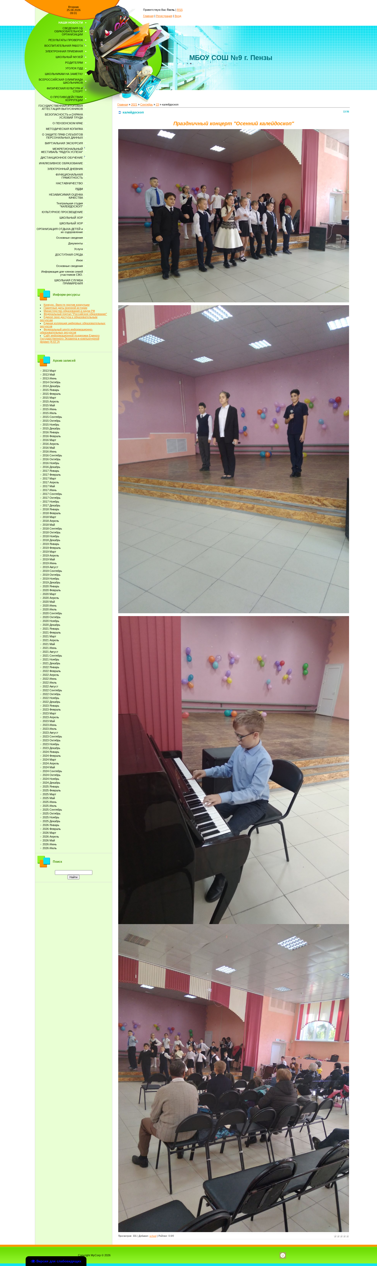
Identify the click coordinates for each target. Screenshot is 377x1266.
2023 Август (50, 732)
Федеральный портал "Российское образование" (75, 313)
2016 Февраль (52, 436)
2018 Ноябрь (51, 536)
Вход (178, 15)
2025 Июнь (50, 801)
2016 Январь (51, 432)
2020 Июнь (50, 605)
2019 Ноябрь (51, 578)
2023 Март (49, 713)
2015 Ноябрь (51, 424)
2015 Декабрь (51, 428)
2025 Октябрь (52, 813)
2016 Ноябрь (51, 463)
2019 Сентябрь (52, 570)
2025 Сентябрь (52, 809)
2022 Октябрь (52, 694)
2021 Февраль (52, 632)
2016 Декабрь (51, 466)
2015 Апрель (51, 401)
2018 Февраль (52, 513)
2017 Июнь (50, 490)
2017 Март (49, 478)
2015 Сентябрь (52, 416)
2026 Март (49, 832)
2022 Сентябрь (52, 690)
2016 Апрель (51, 443)
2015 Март (49, 397)
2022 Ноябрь (51, 697)
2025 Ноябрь (51, 817)
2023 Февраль (52, 709)
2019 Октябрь (52, 574)
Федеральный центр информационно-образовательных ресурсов (66, 331)
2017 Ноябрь (51, 501)
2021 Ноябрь (51, 659)
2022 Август (50, 686)
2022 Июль (50, 682)
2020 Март (49, 594)
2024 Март (49, 759)
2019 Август (50, 567)
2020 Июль (50, 609)
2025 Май (49, 798)
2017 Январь (51, 470)
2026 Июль (50, 848)
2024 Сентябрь (52, 771)
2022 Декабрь (51, 701)
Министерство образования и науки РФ (69, 310)
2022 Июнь (50, 678)
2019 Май (49, 559)
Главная (148, 15)
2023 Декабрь (51, 748)
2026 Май (49, 840)
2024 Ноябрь (51, 778)
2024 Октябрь (52, 774)
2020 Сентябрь (52, 613)
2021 (134, 104)
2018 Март (49, 517)
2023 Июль (50, 728)
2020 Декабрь (51, 624)
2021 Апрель (51, 640)
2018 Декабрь (51, 540)
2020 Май (49, 601)
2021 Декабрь (51, 663)
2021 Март (49, 636)
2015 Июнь (50, 409)
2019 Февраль (52, 547)
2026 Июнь (50, 844)
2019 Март (49, 551)
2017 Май (49, 486)
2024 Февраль (52, 755)
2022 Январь (51, 667)
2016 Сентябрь (52, 455)
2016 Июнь (50, 451)
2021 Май (49, 644)
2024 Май (49, 767)
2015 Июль (50, 413)
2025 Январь (51, 786)
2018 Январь (51, 509)
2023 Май (49, 721)
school (153, 1236)
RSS (180, 9)
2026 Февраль (52, 828)
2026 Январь (51, 825)
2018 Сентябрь (52, 528)
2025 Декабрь (51, 821)
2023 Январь (51, 705)
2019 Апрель (51, 555)
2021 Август (50, 651)
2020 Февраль (52, 590)
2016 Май (49, 447)
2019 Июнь (50, 563)
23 (157, 104)
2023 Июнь (50, 724)
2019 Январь (51, 543)
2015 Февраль (52, 393)
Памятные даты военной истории (65, 307)
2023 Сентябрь (52, 736)
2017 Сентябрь (52, 493)
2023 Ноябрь (51, 744)
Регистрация (164, 15)
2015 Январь (51, 389)
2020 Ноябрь (51, 620)
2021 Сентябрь (52, 655)
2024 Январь (51, 751)
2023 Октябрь (52, 740)
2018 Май (49, 524)
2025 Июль (50, 805)
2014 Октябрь (52, 382)
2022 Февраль (52, 671)
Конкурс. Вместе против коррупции (67, 304)
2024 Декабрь (51, 782)
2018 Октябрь (52, 532)
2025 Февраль (52, 790)
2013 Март (49, 370)
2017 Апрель (51, 482)
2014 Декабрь (51, 386)
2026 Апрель (51, 836)
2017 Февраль (52, 474)
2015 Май (49, 405)
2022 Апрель (51, 674)
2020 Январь (51, 586)
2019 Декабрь (51, 582)
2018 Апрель (51, 520)
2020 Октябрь (52, 617)
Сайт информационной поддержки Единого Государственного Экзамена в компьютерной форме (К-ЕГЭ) (70, 338)
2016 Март (49, 440)
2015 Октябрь (52, 420)
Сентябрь (146, 104)
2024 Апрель (51, 763)
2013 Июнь (50, 378)
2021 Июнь (50, 647)
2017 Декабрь (51, 505)
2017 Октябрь (52, 497)
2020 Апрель (51, 597)
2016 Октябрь (52, 459)
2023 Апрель (51, 717)
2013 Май (49, 374)
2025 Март (49, 794)
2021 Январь (51, 628)
